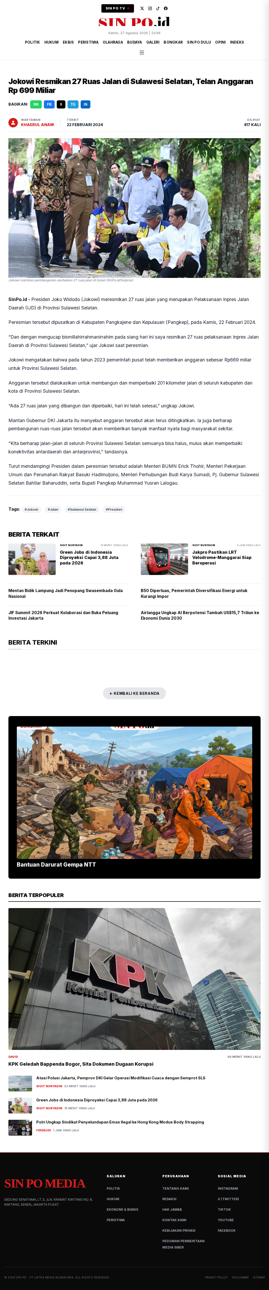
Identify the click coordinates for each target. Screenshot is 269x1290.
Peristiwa (116, 1220)
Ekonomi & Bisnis (122, 1209)
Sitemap (259, 1277)
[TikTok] (158, 8)
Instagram (228, 1188)
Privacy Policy (216, 1277)
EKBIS (68, 42)
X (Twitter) (228, 1199)
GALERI (153, 42)
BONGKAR (173, 42)
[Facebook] (166, 8)
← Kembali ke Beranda (134, 693)
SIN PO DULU (199, 42)
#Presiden (114, 509)
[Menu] (142, 52)
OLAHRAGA (113, 42)
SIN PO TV (115, 8)
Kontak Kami (174, 1220)
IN (85, 104)
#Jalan (53, 509)
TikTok (224, 1209)
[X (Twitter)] (142, 8)
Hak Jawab (172, 1209)
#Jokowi (31, 509)
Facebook (227, 1230)
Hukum (113, 1199)
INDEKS (237, 42)
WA (36, 104)
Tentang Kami (175, 1188)
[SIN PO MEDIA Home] (134, 22)
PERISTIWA (88, 42)
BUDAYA (134, 42)
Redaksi (169, 1199)
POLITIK (32, 42)
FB (49, 104)
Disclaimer (240, 1277)
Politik (113, 1188)
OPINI (220, 42)
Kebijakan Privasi (178, 1230)
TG (73, 104)
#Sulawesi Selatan (82, 509)
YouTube (226, 1220)
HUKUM (51, 42)
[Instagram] (150, 8)
